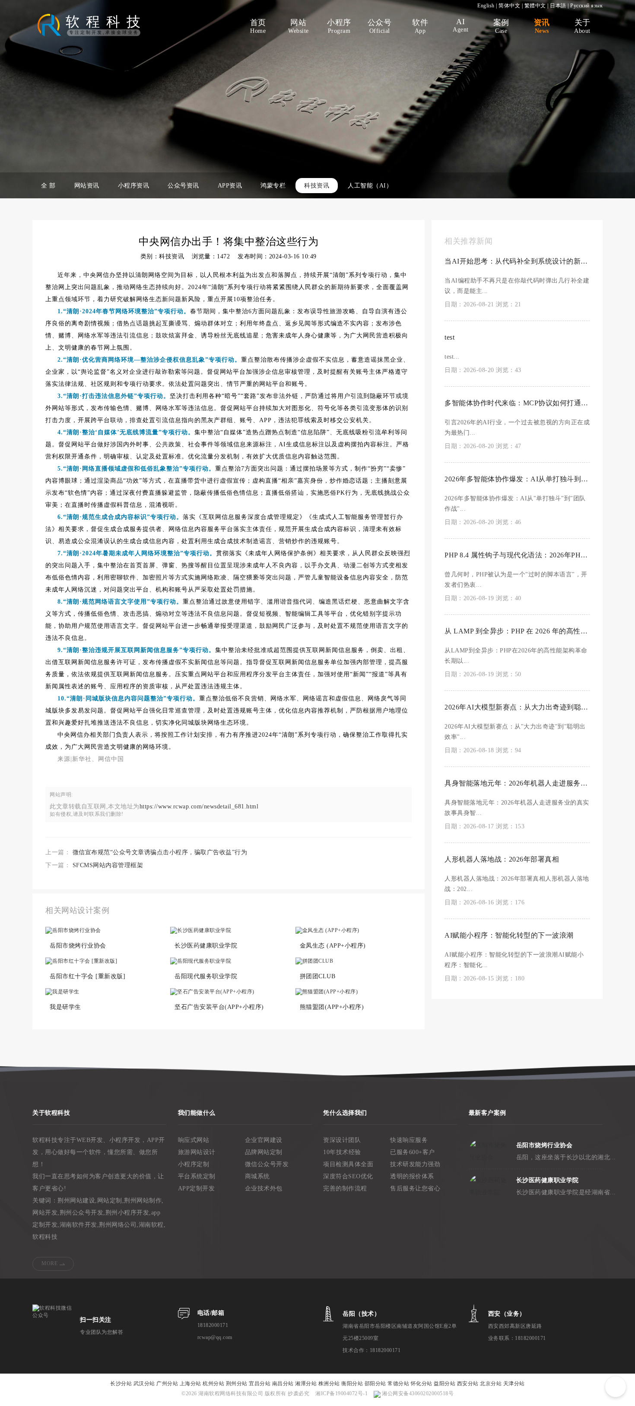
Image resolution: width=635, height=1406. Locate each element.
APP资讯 (230, 185)
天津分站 (514, 1384)
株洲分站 (329, 1384)
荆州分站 (237, 1384)
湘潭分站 (306, 1384)
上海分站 (190, 1384)
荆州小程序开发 (127, 1212)
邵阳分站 (375, 1384)
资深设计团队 (342, 1140)
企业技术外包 (264, 1188)
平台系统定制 (197, 1176)
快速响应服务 (409, 1140)
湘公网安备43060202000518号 (417, 1393)
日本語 (558, 6)
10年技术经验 (342, 1152)
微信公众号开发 (267, 1164)
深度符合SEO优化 (348, 1176)
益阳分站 (444, 1384)
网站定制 (109, 1200)
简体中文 (509, 6)
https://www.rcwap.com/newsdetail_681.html (199, 806)
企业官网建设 (264, 1140)
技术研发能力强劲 (415, 1164)
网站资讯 (86, 185)
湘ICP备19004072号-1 (341, 1393)
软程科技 (44, 1237)
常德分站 (398, 1384)
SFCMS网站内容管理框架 (108, 865)
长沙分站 (121, 1384)
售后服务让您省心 (415, 1188)
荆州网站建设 (76, 1200)
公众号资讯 (183, 185)
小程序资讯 (133, 185)
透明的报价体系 (412, 1176)
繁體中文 (535, 6)
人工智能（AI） (370, 185)
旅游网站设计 (197, 1152)
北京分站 (491, 1384)
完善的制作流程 (345, 1188)
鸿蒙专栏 (273, 185)
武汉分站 (144, 1384)
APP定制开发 (196, 1188)
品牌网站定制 (264, 1152)
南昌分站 (283, 1384)
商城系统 (257, 1176)
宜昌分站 (259, 1384)
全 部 (48, 185)
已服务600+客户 (412, 1152)
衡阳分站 (352, 1384)
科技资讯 (316, 185)
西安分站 (468, 1384)
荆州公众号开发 (82, 1212)
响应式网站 (194, 1140)
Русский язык (586, 6)
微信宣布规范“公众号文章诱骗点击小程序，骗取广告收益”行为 (160, 852)
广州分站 (167, 1384)
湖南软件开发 (78, 1225)
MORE (49, 1263)
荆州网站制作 (143, 1200)
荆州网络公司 (118, 1225)
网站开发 (44, 1212)
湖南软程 (151, 1225)
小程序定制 (194, 1164)
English (486, 6)
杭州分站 (213, 1384)
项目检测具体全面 (348, 1164)
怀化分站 (421, 1384)
